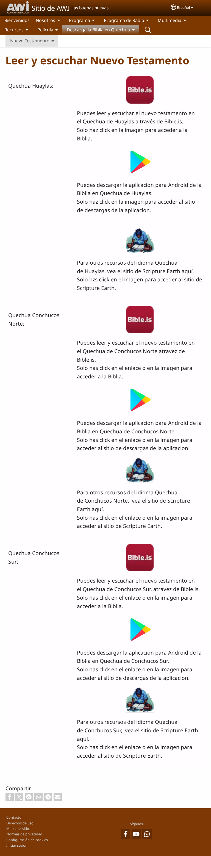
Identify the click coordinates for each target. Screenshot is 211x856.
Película (45, 30)
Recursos (14, 30)
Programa (79, 20)
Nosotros (45, 20)
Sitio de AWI (50, 8)
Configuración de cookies (27, 839)
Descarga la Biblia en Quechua (98, 30)
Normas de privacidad (24, 834)
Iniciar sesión (16, 845)
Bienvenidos (17, 20)
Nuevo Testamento (29, 41)
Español (183, 7)
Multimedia (169, 20)
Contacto (13, 817)
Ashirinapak (148, 29)
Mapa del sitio (17, 828)
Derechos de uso (20, 823)
